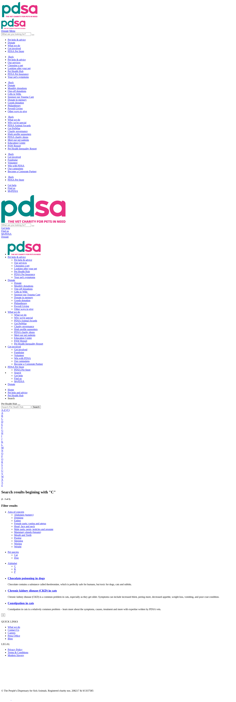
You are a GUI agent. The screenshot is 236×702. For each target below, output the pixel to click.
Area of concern (16, 512)
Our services (14, 62)
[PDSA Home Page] (13, 28)
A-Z (5, 410)
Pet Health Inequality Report (22, 148)
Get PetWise (14, 128)
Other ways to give (17, 111)
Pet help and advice (17, 392)
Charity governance (18, 131)
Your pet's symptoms (18, 77)
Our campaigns (15, 168)
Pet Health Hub (15, 71)
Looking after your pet (19, 68)
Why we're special (17, 122)
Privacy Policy (15, 649)
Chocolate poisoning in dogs (26, 578)
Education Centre (16, 142)
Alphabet (12, 563)
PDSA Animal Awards (19, 125)
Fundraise (13, 160)
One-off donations (17, 91)
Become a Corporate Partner (22, 171)
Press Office (14, 635)
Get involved (14, 157)
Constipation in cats (21, 603)
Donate (11, 85)
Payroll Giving (15, 108)
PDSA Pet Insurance (18, 74)
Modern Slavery (16, 655)
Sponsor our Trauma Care (21, 97)
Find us (11, 188)
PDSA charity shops (18, 137)
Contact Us (13, 630)
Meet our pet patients (18, 140)
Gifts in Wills (14, 94)
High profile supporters (19, 134)
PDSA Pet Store (16, 179)
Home (11, 389)
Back (11, 56)
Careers (11, 632)
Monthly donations (17, 88)
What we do (14, 119)
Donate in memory (17, 99)
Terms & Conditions (18, 652)
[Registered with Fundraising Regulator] (24, 699)
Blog (10, 638)
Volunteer (12, 162)
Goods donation (16, 102)
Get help (12, 185)
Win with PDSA (16, 165)
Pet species (13, 552)
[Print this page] (19, 404)
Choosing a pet (15, 65)
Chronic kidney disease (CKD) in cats (32, 590)
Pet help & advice (17, 59)
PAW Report (14, 145)
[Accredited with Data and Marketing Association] (6, 699)
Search (36, 407)
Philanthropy (14, 105)
